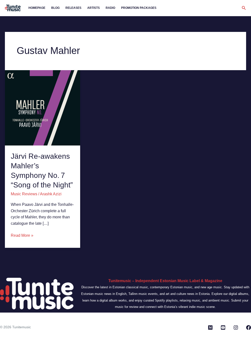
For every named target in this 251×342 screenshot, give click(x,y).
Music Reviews (24, 194)
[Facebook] (248, 327)
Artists (93, 8)
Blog (55, 8)
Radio (110, 8)
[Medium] (210, 327)
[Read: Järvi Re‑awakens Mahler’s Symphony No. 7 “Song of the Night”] (42, 107)
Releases (73, 8)
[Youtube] (223, 327)
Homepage (36, 8)
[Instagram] (235, 327)
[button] (244, 8)
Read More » (22, 234)
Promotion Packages (138, 8)
